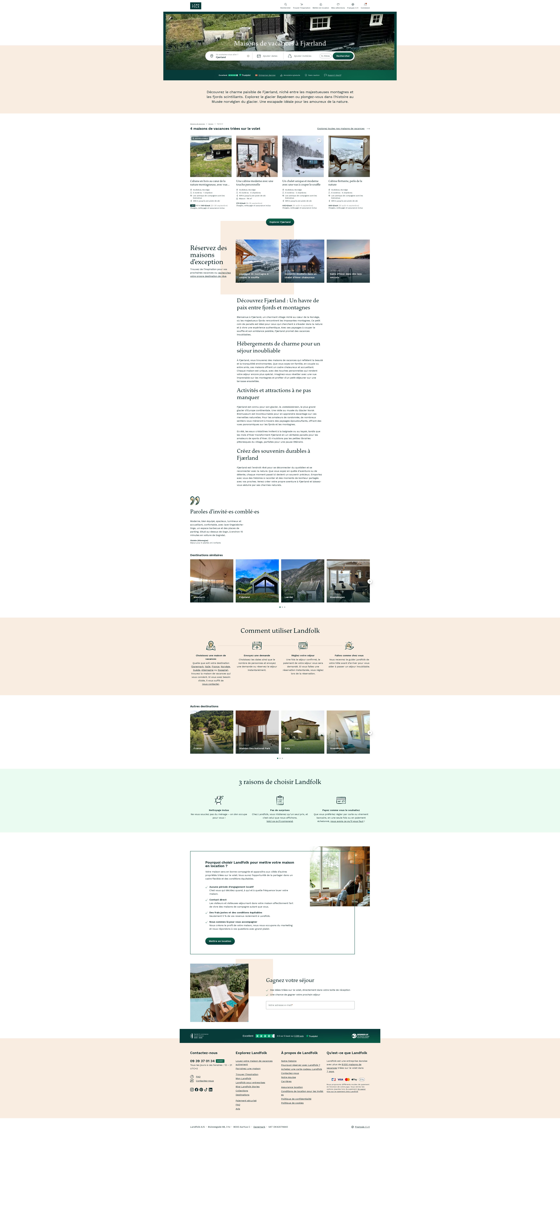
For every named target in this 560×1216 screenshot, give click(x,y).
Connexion (365, 8)
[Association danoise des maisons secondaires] (361, 1036)
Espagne (222, 670)
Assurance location (292, 1087)
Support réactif (334, 75)
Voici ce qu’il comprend (279, 821)
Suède (196, 670)
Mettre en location (321, 8)
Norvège (225, 666)
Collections (242, 1090)
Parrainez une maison (248, 1068)
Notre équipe (288, 1077)
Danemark (198, 666)
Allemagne (207, 670)
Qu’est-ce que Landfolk (347, 1053)
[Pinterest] (201, 1089)
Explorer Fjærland (280, 222)
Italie (207, 666)
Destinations (242, 1094)
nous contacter (210, 684)
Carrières (286, 1081)
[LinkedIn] (210, 1089)
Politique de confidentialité (296, 1098)
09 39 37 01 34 (202, 1061)
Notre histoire (288, 1061)
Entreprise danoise (267, 75)
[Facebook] (196, 1089)
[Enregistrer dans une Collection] (227, 140)
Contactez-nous (205, 1080)
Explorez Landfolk (251, 1053)
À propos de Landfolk (299, 1053)
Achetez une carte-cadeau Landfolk (301, 1069)
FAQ (198, 1076)
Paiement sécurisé (246, 1100)
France (215, 666)
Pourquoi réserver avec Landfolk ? (300, 1065)
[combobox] (228, 56)
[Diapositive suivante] (228, 156)
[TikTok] (206, 1089)
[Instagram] (192, 1089)
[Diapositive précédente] (193, 156)
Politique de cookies (292, 1103)
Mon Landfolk (243, 1078)
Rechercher (343, 56)
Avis (238, 1108)
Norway (210, 124)
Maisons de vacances (197, 124)
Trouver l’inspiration (301, 8)
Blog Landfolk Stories (248, 1086)
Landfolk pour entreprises (250, 1082)
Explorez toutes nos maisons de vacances (340, 128)
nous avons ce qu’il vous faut (346, 821)
